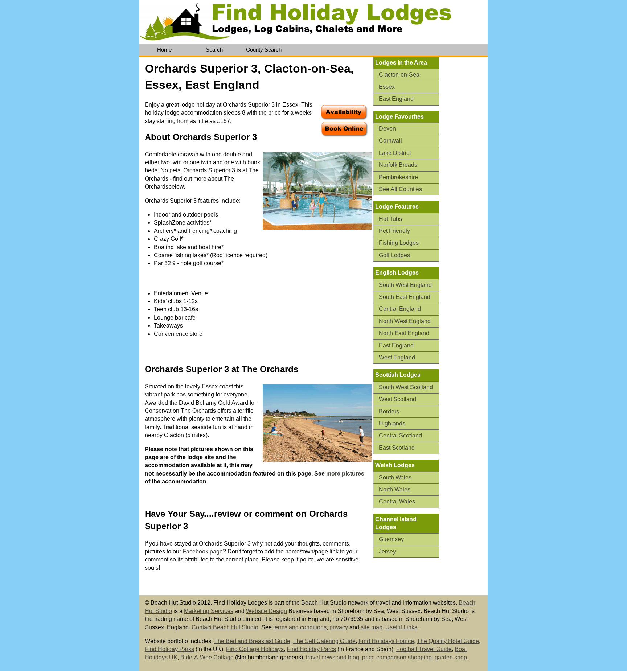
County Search (264, 49)
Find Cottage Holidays (255, 649)
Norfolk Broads (398, 165)
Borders (389, 411)
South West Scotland (406, 387)
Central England (400, 309)
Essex (387, 87)
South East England (404, 297)
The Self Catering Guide (324, 641)
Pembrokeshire (398, 177)
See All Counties (400, 189)
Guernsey (391, 539)
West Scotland (397, 399)
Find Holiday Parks (169, 649)
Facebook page (203, 551)
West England (397, 357)
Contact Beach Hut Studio (225, 627)
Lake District (395, 153)
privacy (338, 627)
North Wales (394, 489)
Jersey (387, 551)
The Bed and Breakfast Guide (252, 641)
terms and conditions (300, 627)
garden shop (451, 657)
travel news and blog (332, 657)
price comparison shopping (397, 657)
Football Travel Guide (424, 649)
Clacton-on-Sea (399, 74)
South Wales (395, 477)
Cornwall (390, 140)
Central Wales (397, 501)
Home (164, 49)
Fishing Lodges (399, 243)
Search (214, 49)
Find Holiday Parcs (311, 649)
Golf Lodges (394, 255)
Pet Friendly (394, 231)
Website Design (266, 611)
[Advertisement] (466, 169)
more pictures (345, 473)
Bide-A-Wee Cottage (207, 657)
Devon (387, 128)
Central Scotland (400, 435)
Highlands (392, 423)
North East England (404, 333)
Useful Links (401, 627)
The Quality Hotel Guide (448, 641)
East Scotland (397, 448)
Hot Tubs (390, 219)
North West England (405, 321)
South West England (405, 285)
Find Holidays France (386, 641)
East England (396, 99)
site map (371, 627)
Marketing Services (208, 611)
